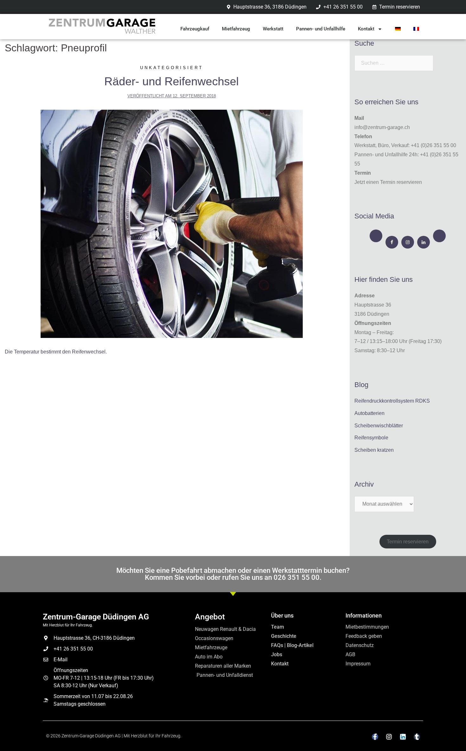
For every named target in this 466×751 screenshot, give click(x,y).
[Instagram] (407, 242)
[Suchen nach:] (393, 63)
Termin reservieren (408, 541)
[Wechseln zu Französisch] (416, 29)
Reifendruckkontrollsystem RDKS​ (392, 401)
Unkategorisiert (171, 67)
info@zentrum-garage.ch (382, 127)
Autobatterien (369, 413)
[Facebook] (391, 242)
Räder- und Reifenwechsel (171, 81)
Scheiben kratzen (374, 450)
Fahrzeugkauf (194, 29)
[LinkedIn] (423, 242)
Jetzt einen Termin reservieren (388, 182)
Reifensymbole (371, 437)
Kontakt (366, 29)
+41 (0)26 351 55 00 (433, 145)
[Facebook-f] (375, 737)
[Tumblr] (417, 737)
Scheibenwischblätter (378, 425)
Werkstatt (273, 29)
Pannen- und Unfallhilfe (320, 29)
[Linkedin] (403, 737)
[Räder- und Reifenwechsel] (172, 223)
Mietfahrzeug (236, 29)
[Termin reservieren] (376, 236)
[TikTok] (439, 236)
